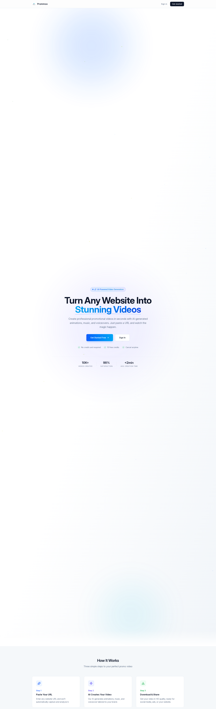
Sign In (122, 337)
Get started (177, 4)
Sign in (164, 4)
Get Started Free (98, 337)
